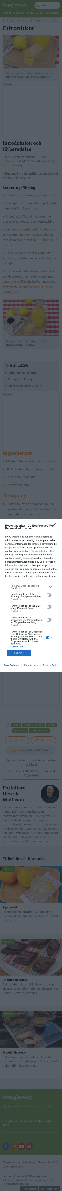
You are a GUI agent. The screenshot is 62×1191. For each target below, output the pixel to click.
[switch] (48, 595)
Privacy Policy (50, 665)
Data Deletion (11, 665)
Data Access (31, 665)
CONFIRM (19, 653)
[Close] (55, 526)
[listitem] (31, 587)
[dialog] (31, 595)
